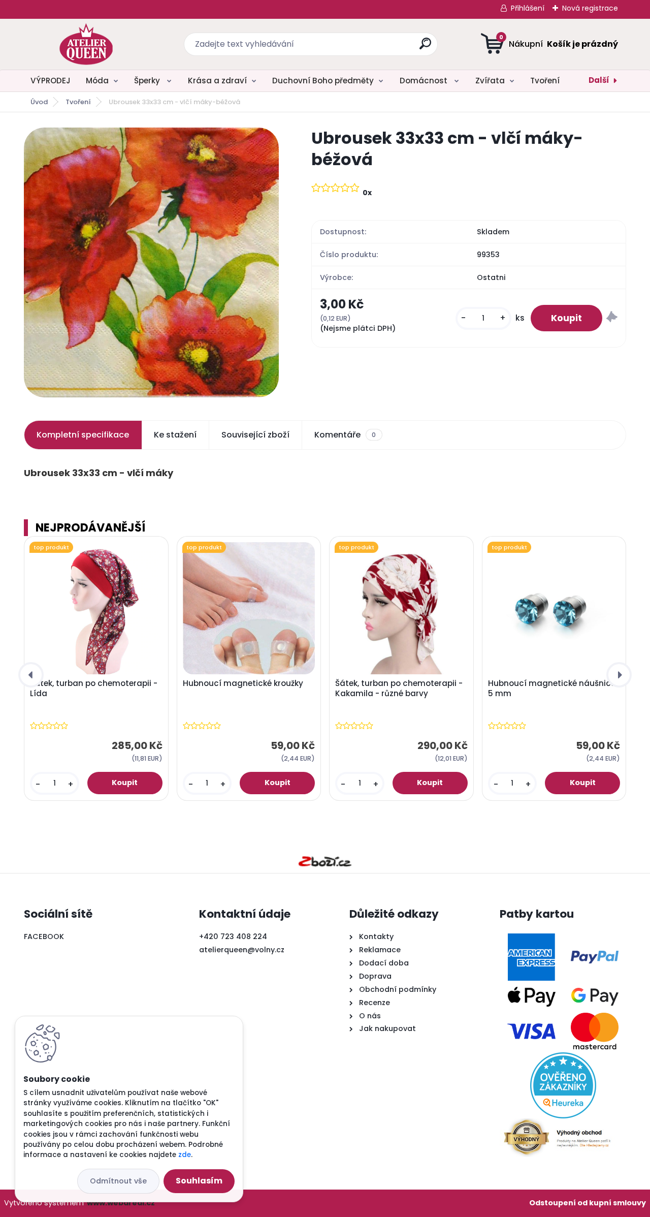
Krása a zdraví (217, 80)
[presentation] (31, 675)
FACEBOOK (44, 936)
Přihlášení (527, 8)
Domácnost (424, 80)
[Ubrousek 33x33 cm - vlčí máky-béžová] (151, 262)
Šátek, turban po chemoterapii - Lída (93, 688)
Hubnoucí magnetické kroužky (243, 683)
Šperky (148, 80)
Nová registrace (590, 8)
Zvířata (490, 80)
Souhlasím (199, 1181)
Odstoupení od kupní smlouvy (587, 1203)
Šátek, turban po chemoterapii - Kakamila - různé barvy (399, 688)
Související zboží (255, 435)
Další (599, 80)
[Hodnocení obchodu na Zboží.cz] (325, 861)
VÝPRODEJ (50, 80)
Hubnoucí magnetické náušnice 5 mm (551, 688)
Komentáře (345, 435)
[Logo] (86, 44)
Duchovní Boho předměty (323, 80)
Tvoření (545, 80)
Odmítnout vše (118, 1181)
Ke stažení (175, 435)
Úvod (39, 102)
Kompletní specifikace (83, 435)
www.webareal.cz (121, 1203)
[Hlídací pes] (612, 318)
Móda (97, 80)
